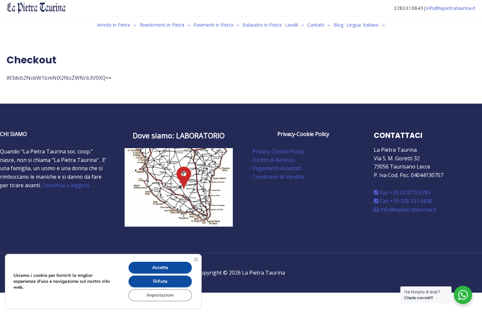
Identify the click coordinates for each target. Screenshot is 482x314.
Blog (338, 25)
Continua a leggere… (67, 185)
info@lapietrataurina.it (450, 8)
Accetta (160, 267)
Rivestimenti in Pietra (162, 25)
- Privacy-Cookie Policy (276, 151)
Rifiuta (160, 281)
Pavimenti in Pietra (213, 25)
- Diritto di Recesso (272, 160)
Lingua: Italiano (363, 25)
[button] (133, 25)
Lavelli (291, 25)
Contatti (315, 25)
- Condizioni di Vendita (276, 176)
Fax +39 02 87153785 (404, 192)
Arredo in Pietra (113, 25)
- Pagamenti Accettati (275, 168)
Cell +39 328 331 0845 (405, 201)
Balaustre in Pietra (262, 25)
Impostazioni (160, 295)
